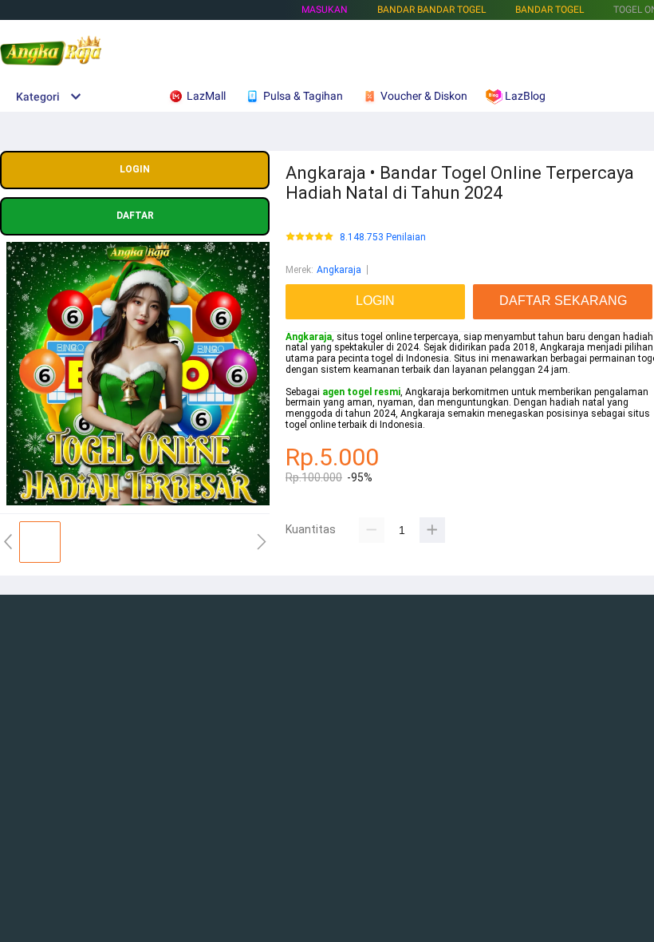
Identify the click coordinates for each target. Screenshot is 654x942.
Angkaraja (339, 269)
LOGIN (135, 169)
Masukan (324, 9)
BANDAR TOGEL (549, 9)
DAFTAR (135, 215)
